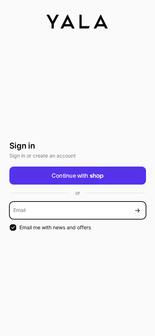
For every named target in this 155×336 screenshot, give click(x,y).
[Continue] (137, 210)
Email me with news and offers (55, 227)
